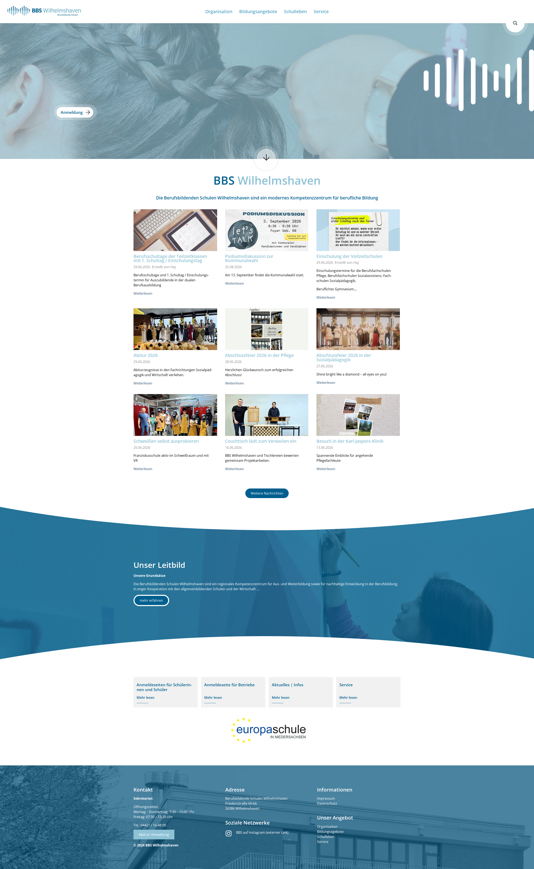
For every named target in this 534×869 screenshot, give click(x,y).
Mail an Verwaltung (154, 834)
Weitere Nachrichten (267, 493)
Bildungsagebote (330, 831)
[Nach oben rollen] (525, 860)
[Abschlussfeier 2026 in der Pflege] (266, 331)
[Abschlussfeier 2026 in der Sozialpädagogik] (358, 336)
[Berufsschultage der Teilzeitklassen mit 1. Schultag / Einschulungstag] (175, 237)
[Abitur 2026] (175, 332)
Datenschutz (327, 803)
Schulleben (325, 836)
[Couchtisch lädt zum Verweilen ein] (266, 424)
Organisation (327, 826)
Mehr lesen (145, 697)
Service (322, 841)
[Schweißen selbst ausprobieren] (175, 425)
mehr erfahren (151, 600)
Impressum (326, 798)
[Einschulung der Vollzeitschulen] (358, 232)
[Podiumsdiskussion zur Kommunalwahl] (266, 232)
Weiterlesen (143, 293)
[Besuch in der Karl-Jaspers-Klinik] (358, 417)
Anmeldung (72, 112)
